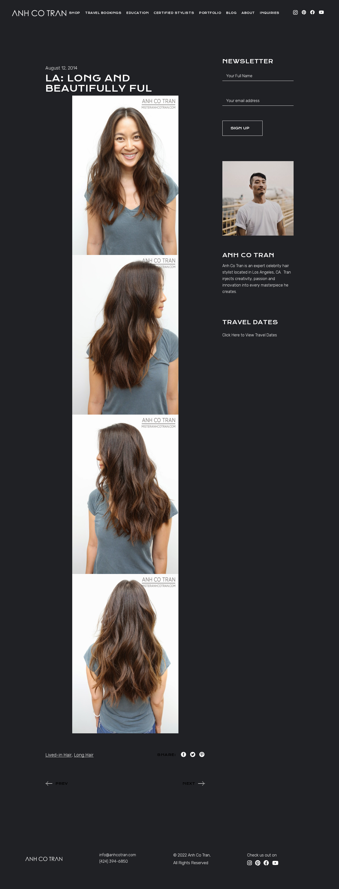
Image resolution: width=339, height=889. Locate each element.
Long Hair (84, 755)
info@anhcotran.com (117, 855)
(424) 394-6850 (113, 861)
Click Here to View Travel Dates (249, 335)
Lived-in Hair (58, 755)
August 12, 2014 (61, 68)
